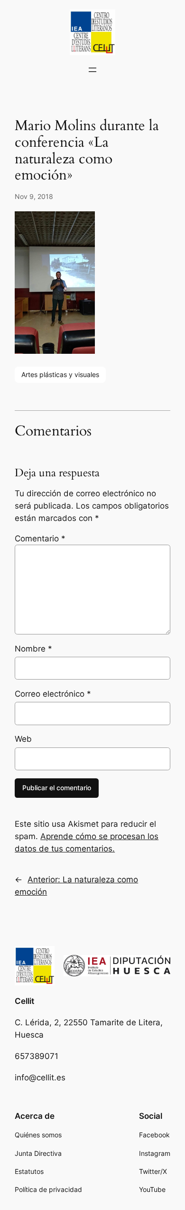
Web (23, 739)
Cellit (24, 1001)
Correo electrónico (53, 694)
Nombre (33, 648)
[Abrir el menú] (92, 70)
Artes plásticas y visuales (60, 374)
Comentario (40, 538)
